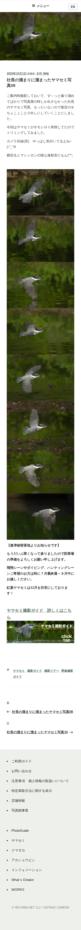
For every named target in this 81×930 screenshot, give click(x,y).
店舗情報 (18, 800)
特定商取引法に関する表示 (31, 791)
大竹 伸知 (42, 73)
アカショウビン (23, 860)
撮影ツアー (51, 670)
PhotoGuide (20, 830)
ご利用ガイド (21, 761)
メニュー (43, 6)
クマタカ (18, 850)
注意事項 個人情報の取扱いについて (40, 781)
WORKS (17, 890)
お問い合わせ (21, 771)
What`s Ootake (22, 880)
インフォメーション (26, 870)
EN (73, 7)
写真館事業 (19, 810)
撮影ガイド (34, 670)
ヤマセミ (19, 670)
